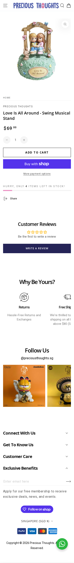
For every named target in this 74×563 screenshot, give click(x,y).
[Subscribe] (68, 481)
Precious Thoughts (18, 106)
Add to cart (37, 152)
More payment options (37, 173)
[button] (62, 5)
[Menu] (5, 5)
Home (6, 98)
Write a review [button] (37, 248)
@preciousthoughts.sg (37, 358)
